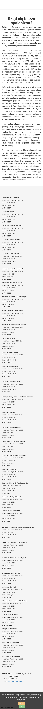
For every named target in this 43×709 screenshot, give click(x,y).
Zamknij (21, 703)
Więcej (22, 706)
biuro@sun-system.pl (16, 681)
